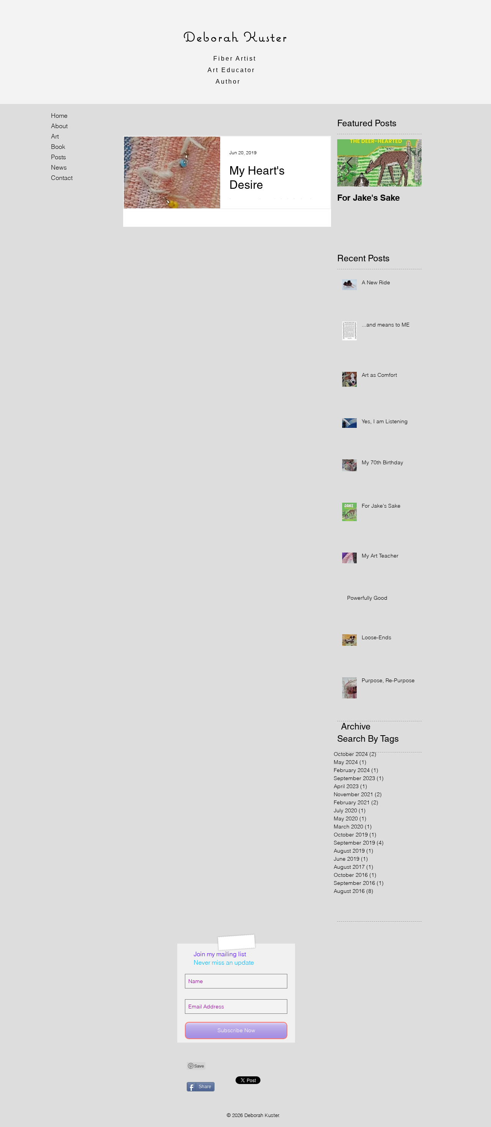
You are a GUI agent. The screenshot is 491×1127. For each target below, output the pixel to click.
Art (55, 136)
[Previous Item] (349, 163)
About (59, 126)
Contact (61, 178)
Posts (58, 157)
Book (58, 146)
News (59, 167)
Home (59, 115)
